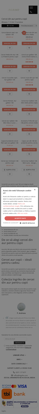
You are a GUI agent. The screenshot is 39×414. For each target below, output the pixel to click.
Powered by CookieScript (11, 223)
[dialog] (19, 207)
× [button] (34, 190)
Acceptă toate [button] (20, 218)
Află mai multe (22, 213)
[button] (27, 223)
